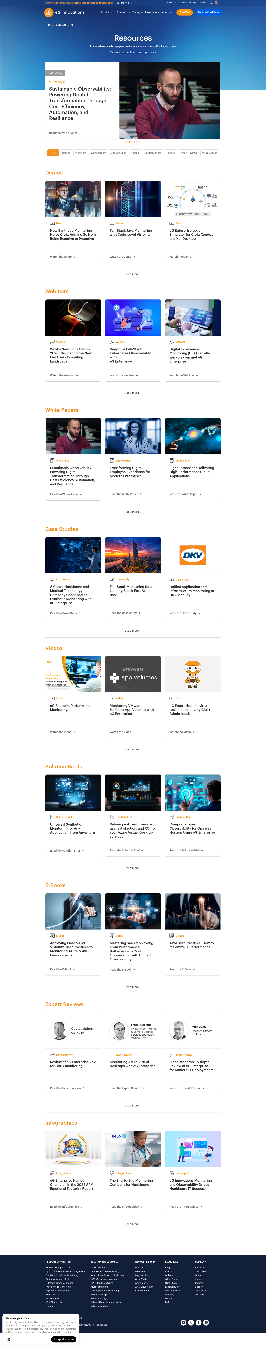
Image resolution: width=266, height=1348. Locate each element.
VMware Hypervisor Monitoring (106, 1302)
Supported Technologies (58, 1291)
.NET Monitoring (99, 1295)
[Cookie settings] (9, 1339)
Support (199, 1287)
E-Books (170, 153)
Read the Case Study (62, 133)
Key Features (52, 1298)
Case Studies (118, 153)
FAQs (167, 1302)
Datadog (139, 1268)
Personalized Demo (209, 12)
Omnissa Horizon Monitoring (105, 1272)
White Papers (98, 153)
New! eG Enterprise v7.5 (58, 1268)
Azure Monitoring (99, 1287)
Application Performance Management (65, 1272)
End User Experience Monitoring (62, 1275)
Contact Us (203, 3)
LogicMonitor (142, 1275)
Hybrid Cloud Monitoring (58, 1287)
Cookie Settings (100, 1325)
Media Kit (200, 1295)
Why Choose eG (54, 1302)
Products (106, 12)
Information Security (82, 1325)
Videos (135, 153)
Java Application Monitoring (105, 1291)
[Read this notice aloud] (73, 1318)
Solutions (122, 12)
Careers (199, 1283)
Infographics (209, 153)
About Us (199, 1268)
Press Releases (172, 1291)
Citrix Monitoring (99, 1268)
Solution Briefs (152, 153)
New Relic (140, 1272)
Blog (195, 3)
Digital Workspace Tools (58, 1279)
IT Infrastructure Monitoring (59, 1283)
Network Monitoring (100, 1306)
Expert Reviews (188, 153)
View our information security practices (133, 52)
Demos (66, 153)
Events (168, 1272)
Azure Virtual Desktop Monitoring (107, 1275)
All (53, 153)
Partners (170, 3)
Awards (199, 1279)
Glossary (169, 1295)
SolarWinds (141, 1279)
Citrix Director (142, 1291)
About (166, 12)
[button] (145, 2)
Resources (151, 12)
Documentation (184, 3)
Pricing (136, 12)
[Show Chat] (254, 1344)
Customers (200, 1272)
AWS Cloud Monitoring (102, 1283)
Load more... (133, 274)
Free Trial (184, 12)
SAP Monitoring (98, 1298)
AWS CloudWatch (144, 1287)
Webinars (80, 153)
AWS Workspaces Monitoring (105, 1279)
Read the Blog (137, 3)
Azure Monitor (142, 1283)
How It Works (52, 1295)
